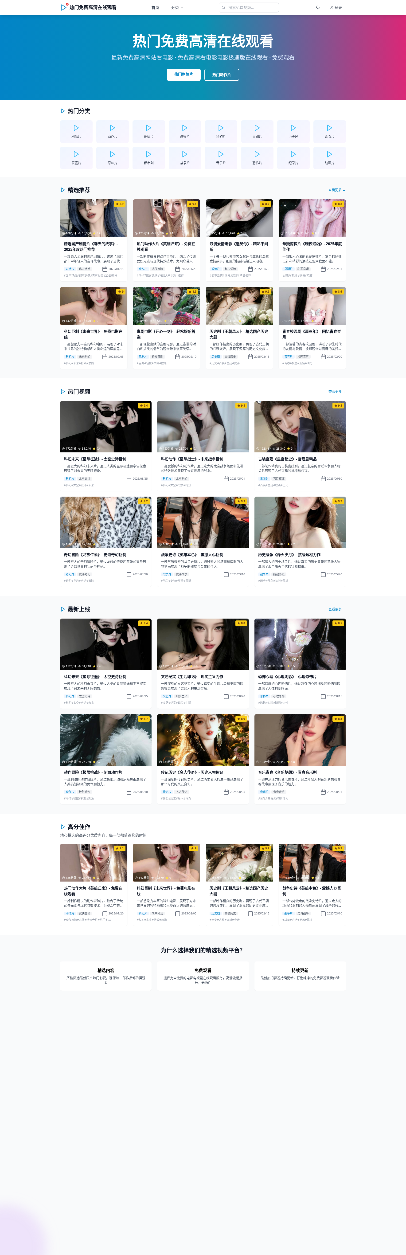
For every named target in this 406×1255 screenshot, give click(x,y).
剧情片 (70, 269)
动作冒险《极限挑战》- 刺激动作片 (93, 772)
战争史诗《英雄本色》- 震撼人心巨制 (192, 554)
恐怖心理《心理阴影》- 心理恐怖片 (287, 676)
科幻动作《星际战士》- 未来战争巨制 (192, 459)
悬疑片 (288, 269)
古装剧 (264, 479)
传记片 (167, 792)
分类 (175, 7)
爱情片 (215, 269)
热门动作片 (221, 74)
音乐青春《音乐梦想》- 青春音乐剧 (287, 772)
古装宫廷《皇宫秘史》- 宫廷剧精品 (287, 459)
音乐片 (264, 792)
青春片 (288, 357)
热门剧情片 (183, 74)
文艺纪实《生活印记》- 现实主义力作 (192, 676)
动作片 (143, 269)
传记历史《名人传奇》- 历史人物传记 (192, 772)
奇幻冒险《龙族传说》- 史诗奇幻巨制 (95, 554)
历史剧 (215, 357)
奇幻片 (70, 574)
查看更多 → (337, 190)
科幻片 (70, 357)
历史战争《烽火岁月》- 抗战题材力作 (289, 554)
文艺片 (167, 696)
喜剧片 (143, 357)
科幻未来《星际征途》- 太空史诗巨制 (95, 459)
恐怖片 (264, 696)
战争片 (167, 574)
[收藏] (318, 7)
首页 (155, 7)
